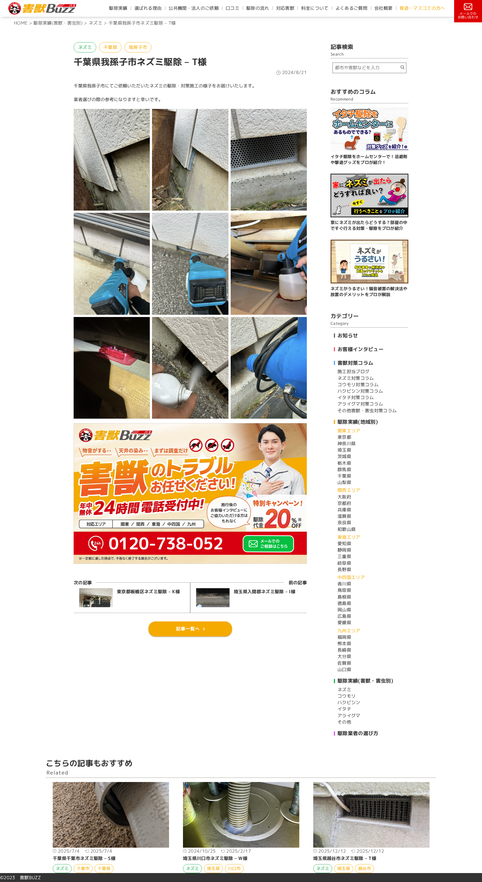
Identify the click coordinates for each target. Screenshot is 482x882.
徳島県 (344, 603)
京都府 (344, 503)
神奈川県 (347, 443)
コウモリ (347, 696)
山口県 (344, 669)
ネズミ (85, 47)
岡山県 (344, 610)
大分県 (344, 656)
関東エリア (349, 431)
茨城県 (344, 456)
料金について (315, 8)
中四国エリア (351, 577)
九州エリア (349, 631)
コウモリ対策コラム (358, 385)
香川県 (344, 584)
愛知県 (344, 543)
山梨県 (344, 482)
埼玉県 (344, 450)
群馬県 (344, 469)
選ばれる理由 (148, 8)
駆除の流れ (257, 8)
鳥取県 (344, 590)
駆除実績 (118, 8)
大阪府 (344, 497)
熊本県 (344, 643)
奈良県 (344, 522)
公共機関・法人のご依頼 (193, 8)
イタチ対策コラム (356, 397)
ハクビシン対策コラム (360, 391)
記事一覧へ (188, 629)
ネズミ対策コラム (356, 378)
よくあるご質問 (351, 8)
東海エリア (349, 537)
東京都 (344, 437)
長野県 (344, 569)
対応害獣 (285, 8)
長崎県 (344, 650)
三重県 (344, 556)
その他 (344, 722)
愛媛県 (344, 622)
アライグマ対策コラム (360, 404)
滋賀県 (344, 516)
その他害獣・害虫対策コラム (367, 410)
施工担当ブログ (353, 371)
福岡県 (344, 637)
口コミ (232, 8)
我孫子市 (138, 47)
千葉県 (110, 47)
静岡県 (344, 550)
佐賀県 (344, 663)
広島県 (344, 616)
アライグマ (349, 715)
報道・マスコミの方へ (422, 8)
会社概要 (383, 8)
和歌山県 (347, 529)
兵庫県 (344, 510)
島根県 (344, 597)
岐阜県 (344, 563)
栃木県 (344, 463)
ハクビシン (349, 702)
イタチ (344, 709)
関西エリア (349, 490)
